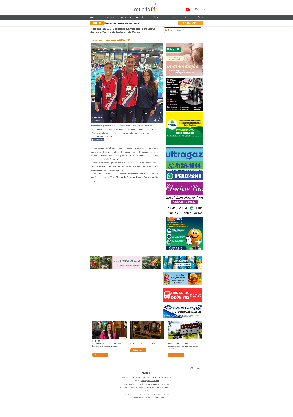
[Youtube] (188, 9)
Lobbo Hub (138, 394)
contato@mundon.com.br (150, 381)
